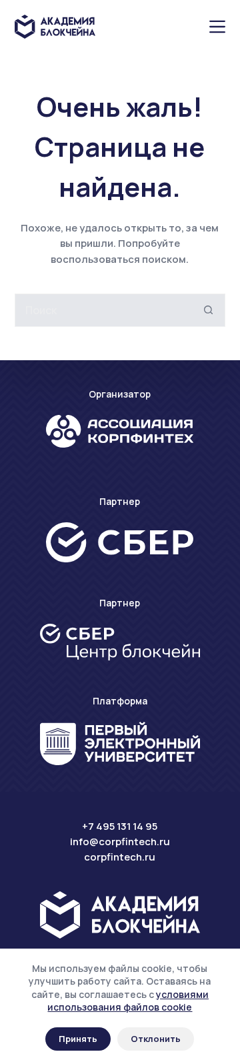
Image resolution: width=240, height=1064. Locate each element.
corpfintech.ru (119, 857)
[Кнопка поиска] (208, 310)
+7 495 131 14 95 (119, 826)
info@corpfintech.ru (120, 842)
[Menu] (217, 27)
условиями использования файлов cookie (128, 1001)
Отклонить (156, 1039)
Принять (78, 1039)
